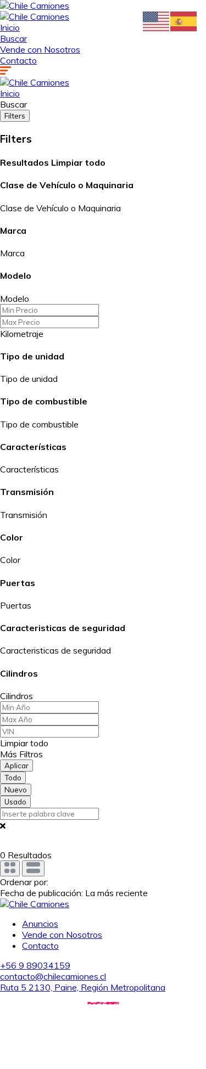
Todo (12, 777)
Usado (15, 801)
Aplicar (16, 765)
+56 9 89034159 (35, 965)
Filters (14, 115)
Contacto (18, 60)
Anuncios (40, 923)
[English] (156, 20)
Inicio (10, 27)
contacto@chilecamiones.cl (53, 976)
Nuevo (15, 789)
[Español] (184, 20)
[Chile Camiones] (34, 5)
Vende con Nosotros (40, 49)
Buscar (13, 38)
